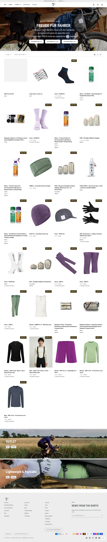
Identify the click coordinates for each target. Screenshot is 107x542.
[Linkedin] (96, 538)
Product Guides (28, 510)
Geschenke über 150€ (70, 41)
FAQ (5, 513)
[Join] (101, 515)
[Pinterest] (90, 538)
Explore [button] (27, 502)
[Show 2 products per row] (94, 55)
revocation (47, 521)
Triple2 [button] (47, 502)
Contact (47, 510)
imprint (46, 513)
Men (8, 447)
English (61, 1)
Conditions (47, 519)
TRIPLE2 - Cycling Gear (11, 537)
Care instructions (8, 508)
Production (27, 516)
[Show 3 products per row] (97, 55)
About (26, 505)
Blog (26, 508)
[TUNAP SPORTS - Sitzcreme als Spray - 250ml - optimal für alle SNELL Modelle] (91, 167)
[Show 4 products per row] (101, 55)
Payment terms (48, 524)
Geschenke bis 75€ (36, 41)
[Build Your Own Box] (15, 75)
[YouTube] (99, 538)
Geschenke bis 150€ (52, 41)
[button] (6, 4)
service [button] (6, 502)
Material (27, 513)
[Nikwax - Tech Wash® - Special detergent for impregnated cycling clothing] (91, 75)
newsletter (6, 516)
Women (14, 447)
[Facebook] (86, 538)
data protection (48, 516)
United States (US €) (49, 1)
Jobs (46, 505)
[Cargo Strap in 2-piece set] (40, 75)
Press (46, 508)
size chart (6, 510)
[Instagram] (93, 538)
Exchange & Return (8, 505)
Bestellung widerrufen (53, 529)
